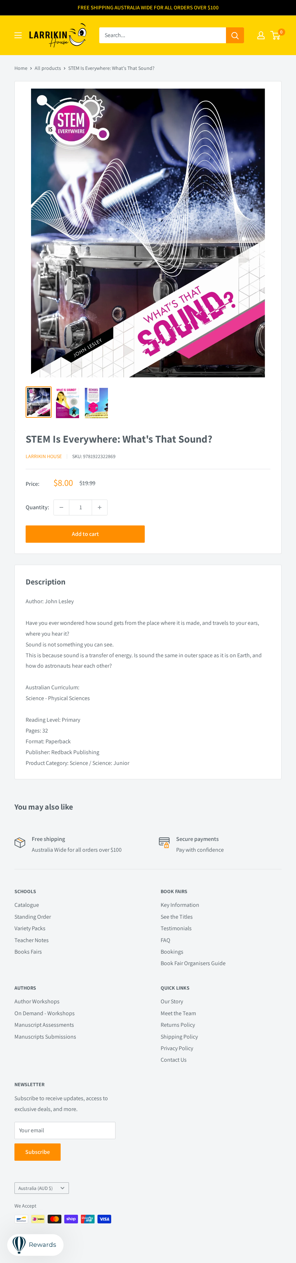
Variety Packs (29, 928)
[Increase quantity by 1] (99, 507)
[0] (275, 35)
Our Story (172, 1001)
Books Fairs (28, 951)
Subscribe (37, 1152)
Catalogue (26, 905)
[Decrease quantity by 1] (61, 507)
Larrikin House (44, 456)
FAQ (165, 940)
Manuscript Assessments (44, 1025)
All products (48, 68)
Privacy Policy (177, 1048)
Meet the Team (178, 1013)
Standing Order (32, 917)
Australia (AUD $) (35, 1188)
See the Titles (177, 917)
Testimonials (176, 928)
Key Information (180, 905)
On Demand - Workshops (44, 1013)
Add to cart (85, 534)
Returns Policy (178, 1025)
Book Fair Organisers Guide (193, 963)
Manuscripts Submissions (45, 1036)
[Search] (235, 35)
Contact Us (174, 1059)
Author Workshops (37, 1001)
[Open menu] (18, 35)
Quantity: (37, 507)
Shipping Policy (179, 1036)
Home (20, 68)
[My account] (261, 35)
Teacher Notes (31, 940)
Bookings (172, 951)
